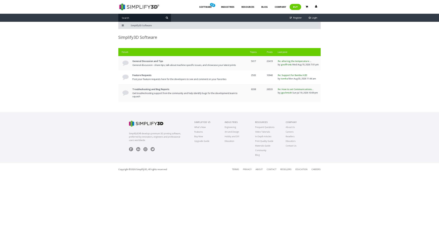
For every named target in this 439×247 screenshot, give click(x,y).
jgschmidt (286, 92)
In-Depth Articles (263, 136)
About (259, 169)
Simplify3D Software (137, 37)
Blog (264, 6)
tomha (284, 78)
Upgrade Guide (201, 141)
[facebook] (131, 150)
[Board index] (138, 6)
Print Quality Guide (264, 141)
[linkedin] (138, 150)
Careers (289, 131)
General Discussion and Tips (147, 61)
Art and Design (232, 131)
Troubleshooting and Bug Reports (150, 89)
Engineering (230, 127)
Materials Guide (262, 145)
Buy (295, 6)
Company (280, 6)
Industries (227, 6)
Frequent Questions (264, 127)
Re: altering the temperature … (294, 61)
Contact (271, 169)
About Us (290, 127)
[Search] (167, 18)
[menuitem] (313, 18)
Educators (290, 141)
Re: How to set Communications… (295, 89)
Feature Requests (141, 75)
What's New (200, 127)
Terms (235, 169)
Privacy (247, 169)
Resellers (290, 136)
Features (198, 131)
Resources (247, 6)
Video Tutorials (262, 131)
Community (260, 150)
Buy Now (198, 136)
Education (229, 141)
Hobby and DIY (232, 136)
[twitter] (153, 150)
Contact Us (291, 145)
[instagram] (145, 150)
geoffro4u (286, 64)
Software (207, 5)
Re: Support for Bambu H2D (292, 75)
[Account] (316, 7)
